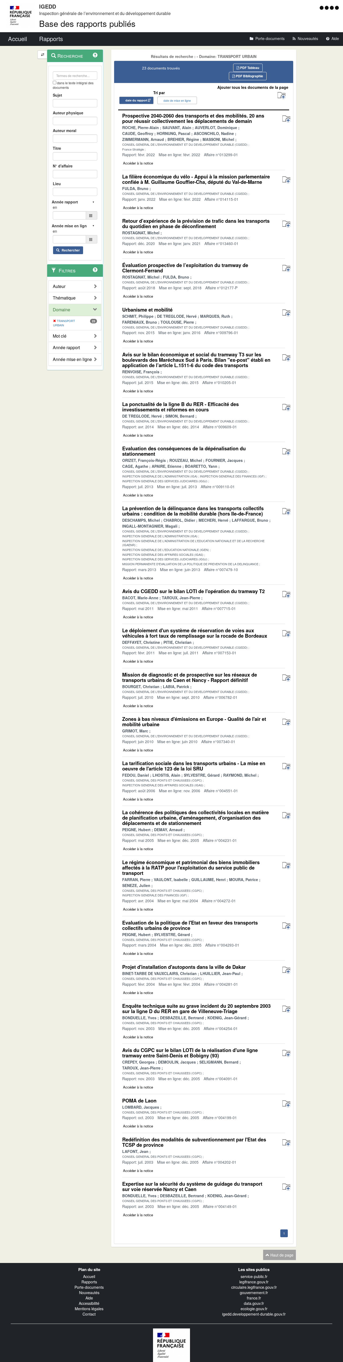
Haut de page (281, 1255)
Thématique (64, 298)
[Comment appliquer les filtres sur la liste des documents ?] (95, 269)
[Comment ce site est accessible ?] (322, 7)
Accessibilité (89, 1303)
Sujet (57, 95)
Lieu (57, 183)
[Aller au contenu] (327, 7)
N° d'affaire (63, 166)
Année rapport (66, 347)
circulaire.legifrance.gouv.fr (254, 1287)
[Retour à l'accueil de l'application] (171, 1344)
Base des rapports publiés (87, 23)
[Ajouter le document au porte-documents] (286, 119)
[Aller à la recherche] (332, 7)
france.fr (254, 1298)
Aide (89, 1298)
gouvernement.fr (254, 1292)
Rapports (89, 1281)
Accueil (89, 1276)
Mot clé (59, 336)
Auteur (59, 286)
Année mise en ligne (72, 359)
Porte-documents (89, 1287)
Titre (57, 148)
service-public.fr (254, 1276)
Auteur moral (64, 130)
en (55, 207)
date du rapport (136, 100)
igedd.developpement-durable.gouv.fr (254, 1314)
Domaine (61, 310)
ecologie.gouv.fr (254, 1308)
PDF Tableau (249, 67)
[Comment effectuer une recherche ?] (95, 55)
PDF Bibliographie (249, 76)
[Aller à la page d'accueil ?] (337, 7)
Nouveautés (89, 1292)
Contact (89, 1314)
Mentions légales (89, 1308)
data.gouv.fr (254, 1303)
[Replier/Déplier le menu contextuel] (42, 54)
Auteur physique (68, 112)
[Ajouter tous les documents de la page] (281, 95)
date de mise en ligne (177, 100)
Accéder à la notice (138, 163)
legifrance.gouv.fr (254, 1281)
